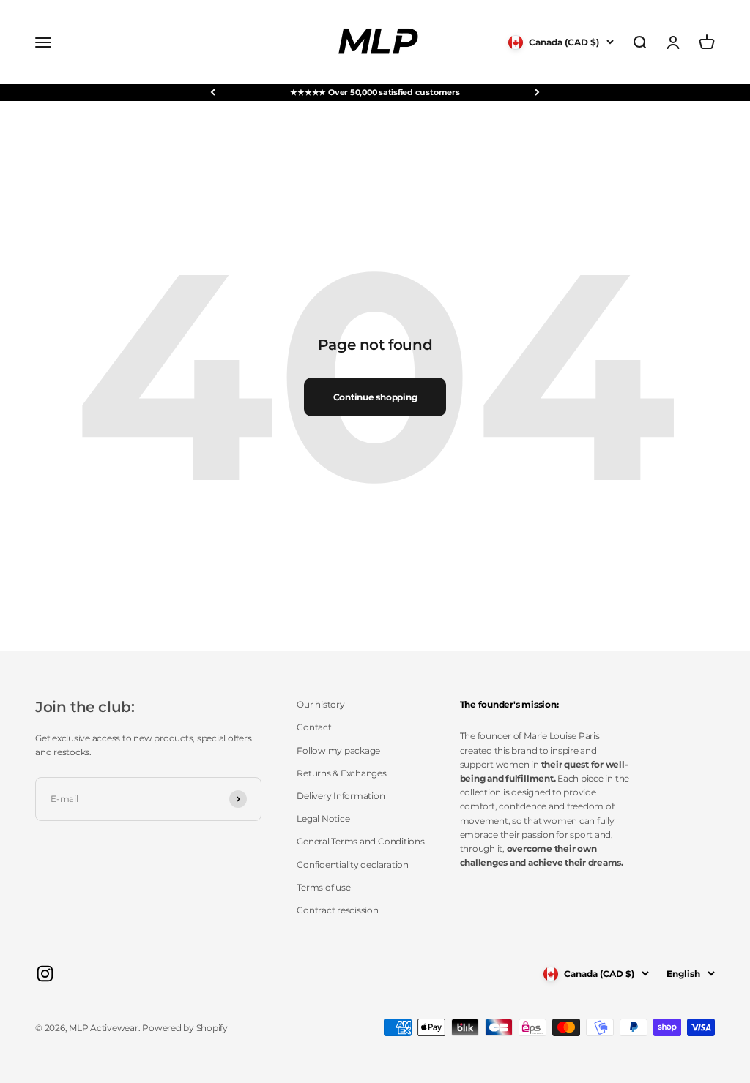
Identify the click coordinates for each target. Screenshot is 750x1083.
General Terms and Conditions (360, 841)
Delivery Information (341, 795)
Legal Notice (323, 818)
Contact (314, 727)
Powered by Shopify (185, 1027)
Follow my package (338, 750)
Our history (320, 704)
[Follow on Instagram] (45, 973)
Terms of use (323, 887)
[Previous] (212, 93)
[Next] (537, 93)
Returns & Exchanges (341, 773)
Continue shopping (375, 396)
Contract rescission (337, 909)
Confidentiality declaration (353, 864)
